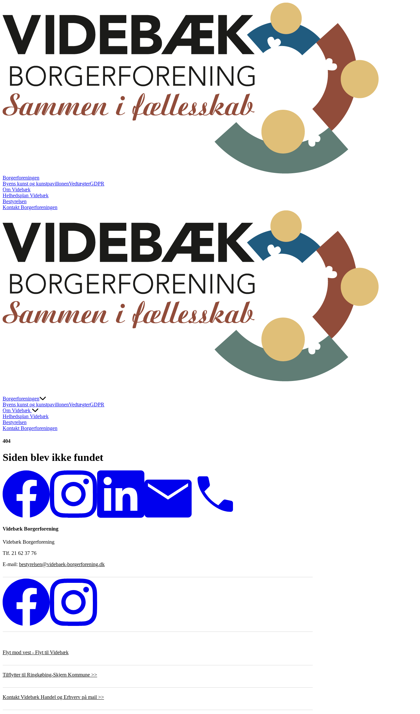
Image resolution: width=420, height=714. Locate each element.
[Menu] (9, 389)
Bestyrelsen (15, 201)
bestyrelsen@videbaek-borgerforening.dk (62, 564)
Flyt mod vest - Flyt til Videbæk (36, 652)
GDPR (97, 183)
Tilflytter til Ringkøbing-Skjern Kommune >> (50, 675)
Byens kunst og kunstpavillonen (36, 183)
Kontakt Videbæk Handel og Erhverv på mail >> (53, 697)
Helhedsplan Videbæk (26, 195)
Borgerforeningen (21, 177)
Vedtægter (79, 183)
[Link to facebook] (26, 516)
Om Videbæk (17, 189)
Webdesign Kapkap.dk (26, 641)
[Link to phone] (215, 516)
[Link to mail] (168, 516)
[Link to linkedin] (120, 516)
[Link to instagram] (73, 516)
